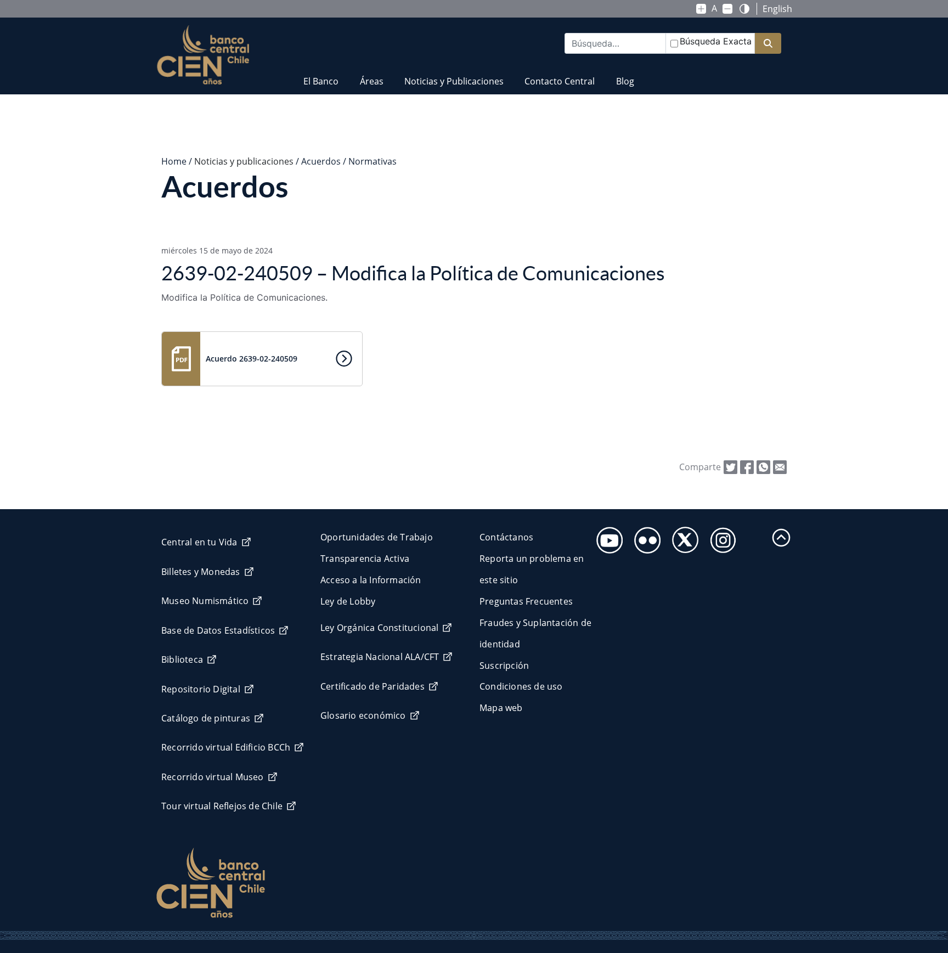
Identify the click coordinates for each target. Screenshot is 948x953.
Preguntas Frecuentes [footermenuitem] (526, 601)
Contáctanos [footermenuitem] (506, 537)
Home (174, 161)
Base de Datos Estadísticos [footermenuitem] (218, 630)
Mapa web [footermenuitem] (501, 708)
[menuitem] (321, 74)
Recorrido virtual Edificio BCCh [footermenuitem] (225, 747)
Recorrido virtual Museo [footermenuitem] (212, 777)
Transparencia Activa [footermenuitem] (364, 558)
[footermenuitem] (606, 537)
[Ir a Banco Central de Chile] (203, 54)
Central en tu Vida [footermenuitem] (199, 542)
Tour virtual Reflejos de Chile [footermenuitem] (222, 806)
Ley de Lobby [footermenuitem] (347, 601)
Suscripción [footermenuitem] (504, 665)
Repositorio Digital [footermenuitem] (200, 689)
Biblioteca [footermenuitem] (182, 659)
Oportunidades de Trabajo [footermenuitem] (376, 537)
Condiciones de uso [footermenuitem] (521, 686)
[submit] (768, 44)
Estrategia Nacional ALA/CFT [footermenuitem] (379, 657)
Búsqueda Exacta (716, 41)
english (777, 9)
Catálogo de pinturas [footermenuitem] (205, 718)
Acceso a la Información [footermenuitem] (370, 580)
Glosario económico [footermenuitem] (363, 715)
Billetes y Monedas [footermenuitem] (200, 572)
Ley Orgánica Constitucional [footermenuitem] (379, 628)
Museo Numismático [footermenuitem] (205, 601)
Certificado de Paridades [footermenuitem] (372, 686)
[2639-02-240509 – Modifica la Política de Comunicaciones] (780, 466)
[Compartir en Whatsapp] (763, 466)
